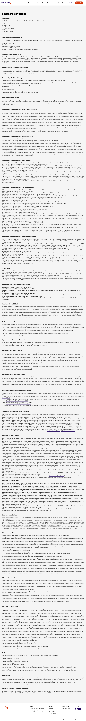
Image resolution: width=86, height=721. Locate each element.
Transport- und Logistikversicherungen (37, 708)
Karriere (50, 715)
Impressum (64, 719)
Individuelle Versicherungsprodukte (36, 711)
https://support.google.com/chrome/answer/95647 (17, 401)
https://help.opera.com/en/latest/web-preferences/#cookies (18, 404)
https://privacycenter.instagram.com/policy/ (25, 642)
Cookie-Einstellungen (70, 719)
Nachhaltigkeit (52, 711)
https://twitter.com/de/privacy (22, 648)
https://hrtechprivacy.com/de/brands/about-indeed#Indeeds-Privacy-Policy (18, 170)
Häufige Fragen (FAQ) (66, 708)
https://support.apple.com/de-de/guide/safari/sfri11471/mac (18, 402)
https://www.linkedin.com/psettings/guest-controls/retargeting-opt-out (19, 639)
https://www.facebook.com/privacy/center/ (25, 645)
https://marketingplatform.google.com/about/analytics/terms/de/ (16, 477)
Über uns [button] (49, 2)
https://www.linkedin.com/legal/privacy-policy (59, 637)
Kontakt (63, 710)
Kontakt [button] (64, 2)
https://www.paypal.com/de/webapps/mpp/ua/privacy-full (14, 335)
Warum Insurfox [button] (40, 2)
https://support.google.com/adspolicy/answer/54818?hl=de (45, 573)
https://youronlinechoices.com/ (68, 430)
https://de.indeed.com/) (52, 167)
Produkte (30, 2)
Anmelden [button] (80, 2)
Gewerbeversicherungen (34, 710)
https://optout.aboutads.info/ (53, 430)
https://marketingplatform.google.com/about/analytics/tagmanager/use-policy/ (45, 525)
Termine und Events (53, 713)
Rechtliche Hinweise (58, 719)
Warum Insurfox (52, 710)
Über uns (51, 708)
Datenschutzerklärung (50, 719)
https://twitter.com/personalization (43, 648)
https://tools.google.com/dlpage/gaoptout (62, 477)
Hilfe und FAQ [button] (56, 2)
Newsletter (64, 711)
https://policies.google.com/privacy (56, 475)
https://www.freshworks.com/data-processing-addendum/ (14, 592)
